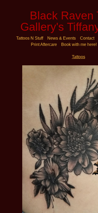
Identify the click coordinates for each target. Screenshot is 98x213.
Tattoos (78, 57)
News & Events (61, 38)
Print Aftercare (44, 44)
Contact (87, 38)
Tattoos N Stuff (29, 38)
